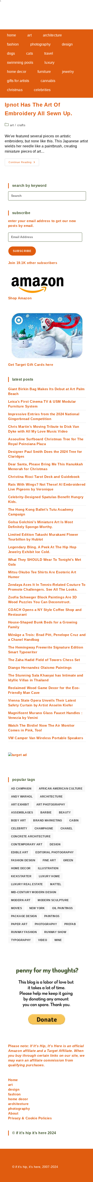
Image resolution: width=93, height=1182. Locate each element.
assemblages (22, 812)
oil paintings (62, 908)
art (12, 125)
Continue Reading (24, 163)
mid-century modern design (33, 892)
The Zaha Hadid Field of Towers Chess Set (44, 660)
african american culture (61, 788)
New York (37, 908)
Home (13, 1080)
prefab (70, 924)
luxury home (49, 876)
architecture (51, 796)
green (68, 860)
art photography (50, 804)
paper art (19, 924)
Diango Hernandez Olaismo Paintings (40, 667)
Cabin (74, 820)
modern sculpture (53, 900)
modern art (20, 900)
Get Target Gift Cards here (30, 365)
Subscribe (22, 251)
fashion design (23, 860)
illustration (48, 868)
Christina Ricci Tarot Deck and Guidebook (44, 477)
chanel (66, 828)
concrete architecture (31, 836)
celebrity (19, 828)
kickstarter (21, 876)
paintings (52, 916)
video (42, 940)
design (55, 844)
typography (21, 940)
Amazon (15, 1051)
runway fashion (24, 932)
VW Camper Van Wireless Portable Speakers (45, 738)
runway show (55, 932)
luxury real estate (27, 884)
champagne (44, 828)
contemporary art (26, 844)
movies (16, 908)
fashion (14, 1094)
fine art (49, 860)
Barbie (45, 812)
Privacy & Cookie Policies (30, 1118)
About (13, 1113)
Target (52, 1051)
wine (58, 940)
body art (18, 820)
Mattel (55, 884)
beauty (65, 812)
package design (24, 916)
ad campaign (21, 788)
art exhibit (20, 804)
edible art (19, 852)
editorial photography (54, 852)
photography (46, 924)
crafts (21, 125)
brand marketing (47, 820)
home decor (21, 868)
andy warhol (22, 796)
